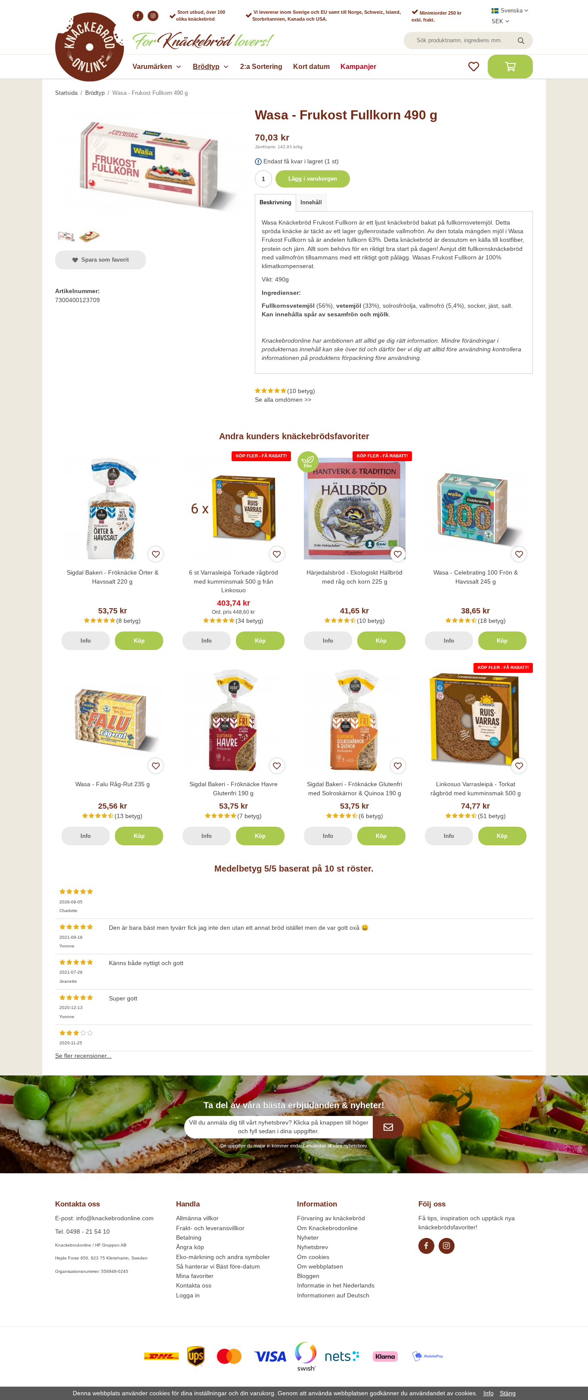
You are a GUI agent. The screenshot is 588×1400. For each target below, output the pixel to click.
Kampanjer (358, 66)
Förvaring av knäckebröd (331, 1218)
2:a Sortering (261, 66)
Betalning (188, 1237)
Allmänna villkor (197, 1218)
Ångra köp (190, 1247)
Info (85, 641)
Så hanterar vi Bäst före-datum (218, 1266)
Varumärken (152, 66)
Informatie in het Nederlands (335, 1285)
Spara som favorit (103, 259)
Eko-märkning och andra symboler (223, 1256)
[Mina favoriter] (473, 66)
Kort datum (311, 66)
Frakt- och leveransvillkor (210, 1228)
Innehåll (311, 202)
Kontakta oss (193, 1285)
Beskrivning (275, 202)
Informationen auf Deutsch (333, 1295)
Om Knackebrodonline (327, 1228)
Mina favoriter (195, 1275)
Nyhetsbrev (312, 1247)
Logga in (188, 1295)
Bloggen (308, 1275)
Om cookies (313, 1256)
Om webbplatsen (320, 1266)
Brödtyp (206, 66)
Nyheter (308, 1237)
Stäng (508, 1393)
